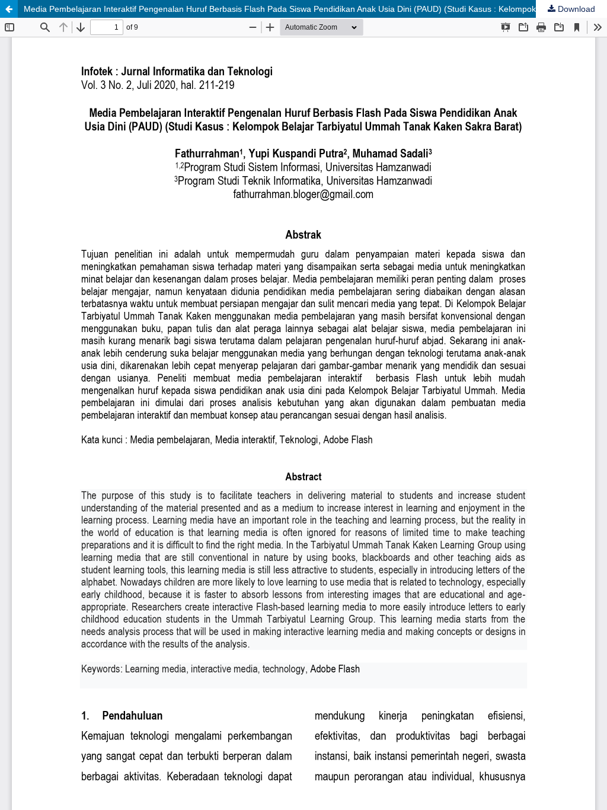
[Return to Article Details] (9, 9)
